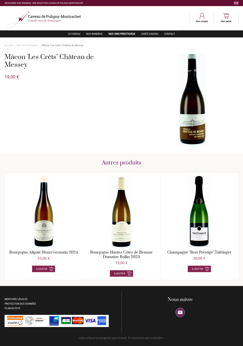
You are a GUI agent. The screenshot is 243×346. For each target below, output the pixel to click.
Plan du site (12, 308)
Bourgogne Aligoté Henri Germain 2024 (43, 252)
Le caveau (74, 34)
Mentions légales (16, 299)
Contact (169, 34)
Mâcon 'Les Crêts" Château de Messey (62, 45)
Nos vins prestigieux (123, 34)
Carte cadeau (149, 34)
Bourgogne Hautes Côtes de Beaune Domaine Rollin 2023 (121, 255)
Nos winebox (94, 34)
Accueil (9, 45)
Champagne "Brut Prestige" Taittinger (199, 252)
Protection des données (20, 303)
